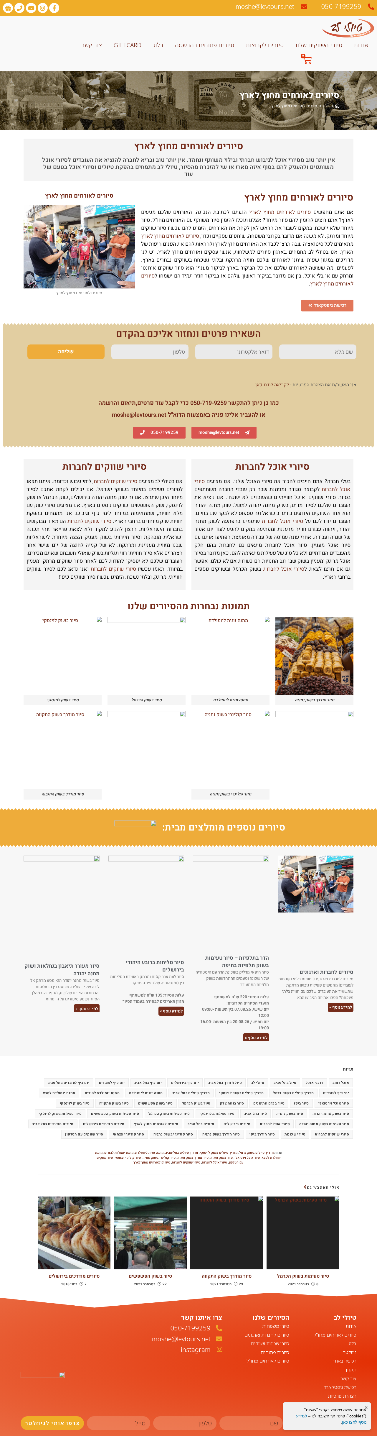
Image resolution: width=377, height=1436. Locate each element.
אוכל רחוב (341, 1082)
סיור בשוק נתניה (289, 1113)
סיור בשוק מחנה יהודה (330, 1113)
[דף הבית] (337, 106)
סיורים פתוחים (275, 1352)
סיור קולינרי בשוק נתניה (173, 1134)
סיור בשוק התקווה (114, 1103)
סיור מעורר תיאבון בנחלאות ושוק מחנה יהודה (62, 969)
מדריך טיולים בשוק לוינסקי (241, 1093)
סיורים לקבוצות (265, 45)
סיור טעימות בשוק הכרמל (169, 1113)
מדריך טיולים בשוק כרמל (293, 1093)
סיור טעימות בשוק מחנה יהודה (324, 1124)
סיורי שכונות (295, 1134)
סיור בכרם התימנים (269, 1103)
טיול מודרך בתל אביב (225, 1082)
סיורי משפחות (275, 1326)
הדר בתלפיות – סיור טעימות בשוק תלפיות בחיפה (237, 961)
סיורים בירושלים (237, 1124)
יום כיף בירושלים (185, 1082)
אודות (361, 45)
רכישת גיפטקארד (340, 1387)
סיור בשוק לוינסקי (75, 1103)
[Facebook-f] (54, 8)
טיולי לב (257, 1082)
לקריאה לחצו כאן (272, 384)
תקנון (351, 1369)
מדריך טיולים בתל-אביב (191, 1093)
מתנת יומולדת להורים (102, 1093)
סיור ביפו (301, 1103)
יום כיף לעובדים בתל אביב (69, 1082)
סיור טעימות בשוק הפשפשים (115, 1113)
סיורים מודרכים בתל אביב (52, 1124)
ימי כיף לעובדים (336, 1093)
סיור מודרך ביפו (262, 1134)
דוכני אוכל (314, 1082)
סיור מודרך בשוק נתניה (221, 1134)
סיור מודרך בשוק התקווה (227, 1276)
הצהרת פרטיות (342, 1396)
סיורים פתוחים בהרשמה (204, 45)
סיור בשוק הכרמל (196, 1103)
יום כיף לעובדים (112, 1082)
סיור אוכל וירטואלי (333, 1103)
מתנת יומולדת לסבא (59, 1093)
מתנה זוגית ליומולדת (146, 1093)
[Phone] (19, 8)
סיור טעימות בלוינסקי (217, 1113)
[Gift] (8, 8)
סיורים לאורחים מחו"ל (335, 1335)
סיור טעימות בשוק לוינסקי (60, 1113)
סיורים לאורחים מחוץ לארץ (294, 106)
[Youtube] (31, 8)
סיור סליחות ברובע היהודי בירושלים (155, 966)
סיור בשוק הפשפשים (155, 1103)
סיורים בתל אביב (201, 1124)
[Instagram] (43, 8)
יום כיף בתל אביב (148, 1082)
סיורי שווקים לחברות (104, 467)
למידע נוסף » (340, 1007)
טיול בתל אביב (285, 1082)
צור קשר (91, 45)
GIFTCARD (127, 45)
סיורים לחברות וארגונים (326, 972)
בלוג (158, 45)
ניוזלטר (349, 1352)
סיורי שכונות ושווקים (270, 1343)
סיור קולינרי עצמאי (128, 1134)
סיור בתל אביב (255, 1113)
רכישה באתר (344, 1361)
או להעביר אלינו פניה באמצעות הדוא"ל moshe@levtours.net (188, 415)
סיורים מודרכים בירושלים (104, 1124)
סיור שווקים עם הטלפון (84, 1134)
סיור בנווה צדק (232, 1103)
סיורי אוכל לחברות (272, 467)
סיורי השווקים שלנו (318, 45)
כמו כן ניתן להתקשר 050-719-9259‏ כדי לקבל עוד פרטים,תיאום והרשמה (188, 403)
